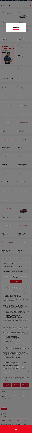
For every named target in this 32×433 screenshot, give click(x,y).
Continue (16, 29)
